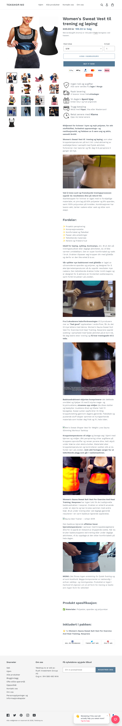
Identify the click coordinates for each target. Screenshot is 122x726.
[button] (115, 719)
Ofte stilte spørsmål (16, 682)
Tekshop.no (15, 4)
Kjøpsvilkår (12, 685)
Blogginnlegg (12, 678)
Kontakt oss (12, 688)
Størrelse (67, 44)
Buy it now (89, 64)
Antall (107, 44)
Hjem (9, 671)
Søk (8, 668)
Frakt (95, 33)
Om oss (10, 692)
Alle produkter (13, 675)
